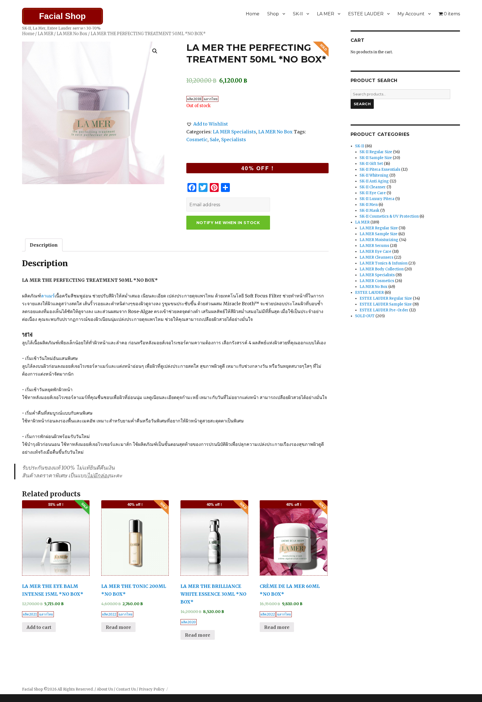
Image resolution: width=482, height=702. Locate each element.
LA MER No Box (72, 33)
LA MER (325, 13)
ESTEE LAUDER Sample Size (386, 304)
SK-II (298, 13)
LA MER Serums (374, 245)
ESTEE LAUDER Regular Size (386, 298)
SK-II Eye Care (373, 193)
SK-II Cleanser (373, 187)
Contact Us (126, 689)
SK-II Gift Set (371, 163)
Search (362, 104)
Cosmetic (197, 139)
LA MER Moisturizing (379, 239)
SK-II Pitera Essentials (380, 169)
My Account (411, 13)
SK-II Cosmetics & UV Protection (389, 216)
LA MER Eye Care (375, 251)
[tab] (43, 245)
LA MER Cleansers (376, 257)
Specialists (233, 139)
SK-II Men (369, 204)
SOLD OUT (365, 316)
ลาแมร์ (48, 296)
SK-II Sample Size (376, 157)
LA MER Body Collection (382, 269)
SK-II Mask (369, 210)
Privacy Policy (152, 689)
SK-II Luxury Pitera (377, 198)
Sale (214, 139)
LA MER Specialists (234, 131)
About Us (105, 689)
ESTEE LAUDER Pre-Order (384, 310)
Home (252, 13)
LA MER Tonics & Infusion (384, 263)
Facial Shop (62, 16)
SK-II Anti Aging (374, 181)
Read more (118, 627)
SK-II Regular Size (376, 152)
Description (44, 245)
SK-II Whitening (374, 175)
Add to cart (38, 627)
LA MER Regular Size (379, 228)
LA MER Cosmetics (377, 280)
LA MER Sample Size (378, 234)
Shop (273, 13)
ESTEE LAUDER (366, 13)
